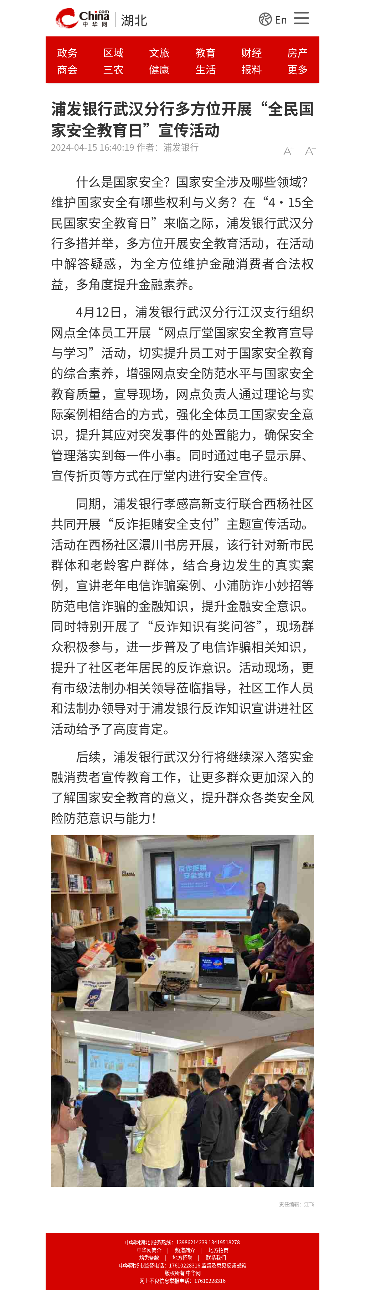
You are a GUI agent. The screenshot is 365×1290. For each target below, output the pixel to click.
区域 (113, 52)
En (281, 19)
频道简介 (185, 1250)
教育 (205, 52)
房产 (297, 52)
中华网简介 (149, 1250)
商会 (67, 69)
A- (310, 151)
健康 (159, 69)
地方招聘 (182, 1257)
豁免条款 (149, 1257)
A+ (288, 151)
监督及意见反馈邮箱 (223, 1265)
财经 (251, 52)
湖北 (134, 19)
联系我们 (216, 1257)
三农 (113, 69)
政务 (67, 52)
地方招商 (218, 1250)
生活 (205, 69)
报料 (251, 69)
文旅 (159, 52)
